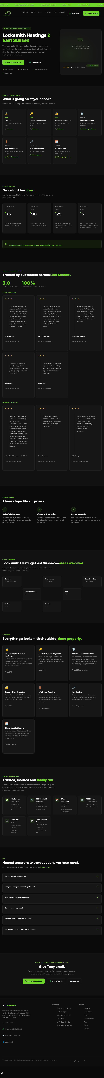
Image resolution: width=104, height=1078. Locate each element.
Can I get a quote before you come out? (51, 929)
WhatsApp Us (37, 62)
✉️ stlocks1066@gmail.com (11, 1035)
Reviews (48, 12)
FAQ (55, 12)
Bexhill (86, 1015)
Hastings (87, 1008)
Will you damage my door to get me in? (51, 887)
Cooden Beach (89, 1018)
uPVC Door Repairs (63, 1022)
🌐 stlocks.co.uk (7, 1042)
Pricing (32, 12)
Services (25, 12)
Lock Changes (62, 1012)
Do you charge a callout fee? (51, 876)
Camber (86, 1029)
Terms (86, 1061)
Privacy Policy (75, 1061)
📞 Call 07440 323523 (13, 62)
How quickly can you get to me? (51, 897)
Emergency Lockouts (64, 1008)
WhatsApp (75, 13)
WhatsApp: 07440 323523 (13, 1029)
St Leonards (88, 1012)
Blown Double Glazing (64, 1025)
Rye (85, 1022)
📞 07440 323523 (91, 13)
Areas (40, 12)
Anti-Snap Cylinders (63, 1015)
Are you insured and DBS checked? (51, 918)
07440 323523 (45, 867)
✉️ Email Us (74, 981)
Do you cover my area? (51, 908)
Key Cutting (60, 1018)
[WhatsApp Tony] (1, 1074)
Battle (86, 1025)
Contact (62, 12)
